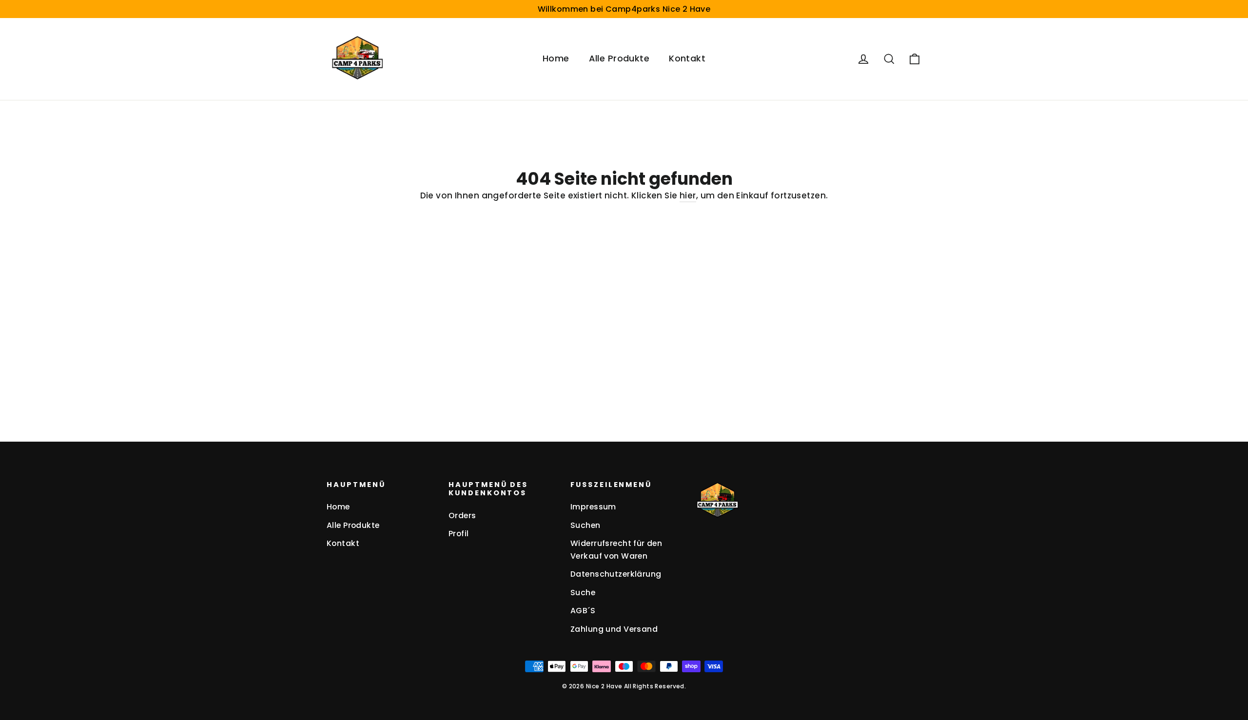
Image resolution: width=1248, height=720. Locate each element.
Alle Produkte (619, 58)
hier (688, 195)
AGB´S (582, 610)
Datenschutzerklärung (616, 574)
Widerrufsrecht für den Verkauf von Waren (616, 549)
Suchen (585, 525)
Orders (462, 515)
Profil (458, 533)
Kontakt (687, 58)
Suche (582, 592)
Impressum (593, 506)
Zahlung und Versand (614, 629)
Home (556, 58)
